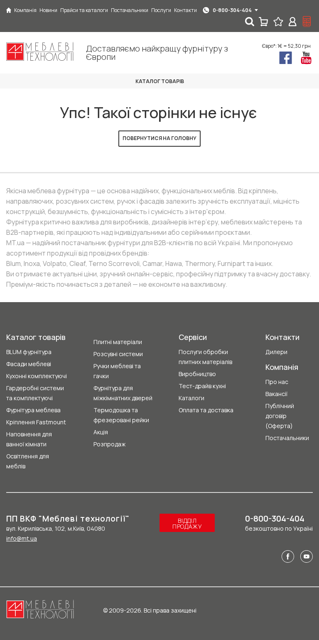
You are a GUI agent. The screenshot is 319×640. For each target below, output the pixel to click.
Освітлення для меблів (27, 461)
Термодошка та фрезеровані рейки (121, 415)
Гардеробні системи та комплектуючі (35, 393)
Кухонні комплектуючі (36, 376)
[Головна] (8, 10)
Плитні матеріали (117, 342)
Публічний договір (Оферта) (279, 416)
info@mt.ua (21, 538)
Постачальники (287, 438)
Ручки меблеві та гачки (117, 371)
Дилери (276, 352)
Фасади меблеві (28, 364)
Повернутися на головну (159, 138)
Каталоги (191, 398)
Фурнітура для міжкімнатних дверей (122, 393)
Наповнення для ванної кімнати (29, 439)
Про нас (276, 382)
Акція (100, 432)
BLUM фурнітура (29, 352)
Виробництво (197, 374)
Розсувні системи (118, 354)
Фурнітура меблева (33, 410)
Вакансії (276, 394)
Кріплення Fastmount (36, 422)
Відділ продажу (187, 523)
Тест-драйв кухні (202, 386)
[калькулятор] (307, 21)
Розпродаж (109, 444)
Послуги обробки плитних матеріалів (205, 357)
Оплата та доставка (206, 410)
